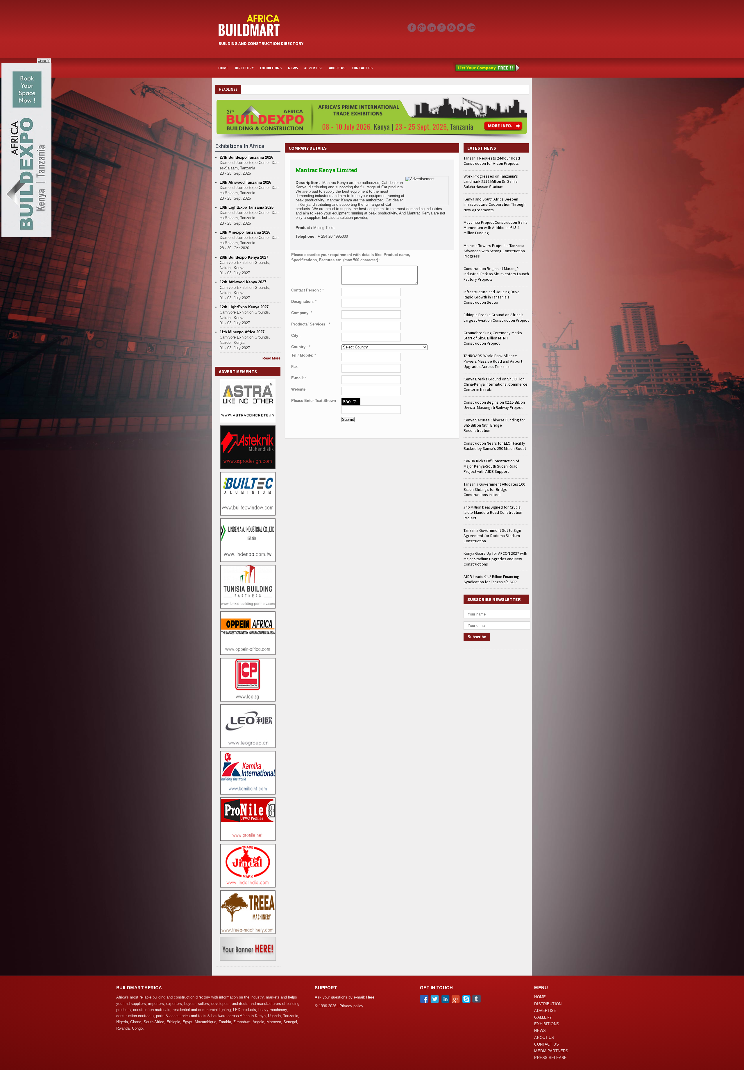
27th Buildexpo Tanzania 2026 (246, 157)
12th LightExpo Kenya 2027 (244, 307)
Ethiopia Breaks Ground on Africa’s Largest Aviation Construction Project (496, 317)
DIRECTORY (244, 68)
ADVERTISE (313, 68)
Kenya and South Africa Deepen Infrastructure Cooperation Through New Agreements (494, 204)
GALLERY (543, 1017)
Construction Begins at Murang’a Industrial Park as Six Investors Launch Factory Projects (496, 274)
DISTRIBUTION (547, 1004)
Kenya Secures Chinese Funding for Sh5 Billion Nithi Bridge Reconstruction (494, 425)
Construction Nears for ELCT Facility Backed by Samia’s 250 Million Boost (495, 446)
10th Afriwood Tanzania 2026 (245, 182)
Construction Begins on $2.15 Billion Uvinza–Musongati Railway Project (494, 405)
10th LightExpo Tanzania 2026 (246, 207)
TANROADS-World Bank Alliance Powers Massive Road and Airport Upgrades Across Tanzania (493, 361)
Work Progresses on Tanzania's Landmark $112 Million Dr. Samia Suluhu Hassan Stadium (491, 181)
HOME (223, 68)
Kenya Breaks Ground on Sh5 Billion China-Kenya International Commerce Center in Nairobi (495, 384)
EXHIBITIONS (271, 68)
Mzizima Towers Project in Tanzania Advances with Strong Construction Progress (494, 251)
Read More (271, 358)
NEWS (293, 68)
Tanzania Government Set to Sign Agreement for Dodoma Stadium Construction (492, 535)
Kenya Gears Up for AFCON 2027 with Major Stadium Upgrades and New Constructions (495, 558)
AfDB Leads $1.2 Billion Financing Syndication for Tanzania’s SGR (491, 579)
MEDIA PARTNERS (551, 1051)
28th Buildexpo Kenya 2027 (244, 257)
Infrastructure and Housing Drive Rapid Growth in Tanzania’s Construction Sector (492, 297)
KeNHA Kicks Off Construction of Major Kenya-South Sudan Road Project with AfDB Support (491, 466)
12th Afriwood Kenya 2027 (243, 282)
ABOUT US (337, 68)
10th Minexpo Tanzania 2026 (245, 232)
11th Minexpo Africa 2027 (242, 332)
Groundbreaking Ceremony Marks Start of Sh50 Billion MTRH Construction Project (493, 338)
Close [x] (44, 60)
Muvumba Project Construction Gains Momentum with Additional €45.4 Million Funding (495, 227)
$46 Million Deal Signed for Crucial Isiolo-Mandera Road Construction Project (493, 512)
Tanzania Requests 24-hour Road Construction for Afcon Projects (492, 160)
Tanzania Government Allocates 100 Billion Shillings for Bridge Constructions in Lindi (494, 489)
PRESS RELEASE (550, 1058)
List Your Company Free (486, 68)
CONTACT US (362, 68)
